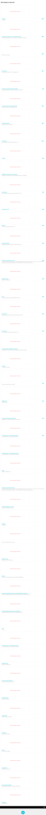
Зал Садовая (4, 715)
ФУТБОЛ (3, 523)
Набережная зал (5, 697)
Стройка (3, 18)
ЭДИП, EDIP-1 (4, 401)
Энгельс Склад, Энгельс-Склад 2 (8, 260)
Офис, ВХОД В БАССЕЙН (6, 785)
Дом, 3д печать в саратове (7, 680)
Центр (3, 470)
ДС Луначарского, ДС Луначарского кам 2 (10, 645)
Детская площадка (5, 123)
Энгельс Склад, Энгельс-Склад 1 (8, 487)
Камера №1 (4, 732)
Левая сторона (5, 663)
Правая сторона (5, 278)
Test (3, 628)
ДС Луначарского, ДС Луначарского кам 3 (10, 453)
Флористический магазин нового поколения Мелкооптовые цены (15, 593)
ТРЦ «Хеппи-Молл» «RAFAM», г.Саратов (10, 348)
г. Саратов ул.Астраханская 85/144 (9, 418)
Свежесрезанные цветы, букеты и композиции (11, 611)
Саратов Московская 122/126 (8, 506)
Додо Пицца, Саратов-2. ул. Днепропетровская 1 (11, 36)
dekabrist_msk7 (5, 558)
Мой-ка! (3, 225)
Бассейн (3, 366)
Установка (4, 802)
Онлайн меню (4, 767)
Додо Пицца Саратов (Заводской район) (10, 88)
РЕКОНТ (3, 576)
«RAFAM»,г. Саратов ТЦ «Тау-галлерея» (9, 174)
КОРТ (3, 296)
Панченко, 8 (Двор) (5, 243)
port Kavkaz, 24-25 (5, 209)
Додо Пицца (4, 141)
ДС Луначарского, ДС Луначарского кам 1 (10, 435)
